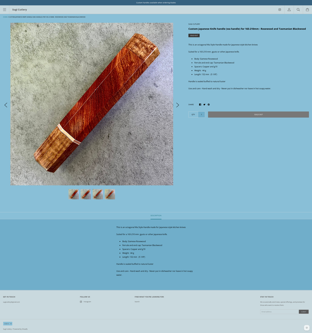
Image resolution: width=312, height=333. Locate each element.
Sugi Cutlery (7, 329)
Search (137, 302)
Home (5, 17)
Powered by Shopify (20, 329)
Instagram (87, 302)
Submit (303, 312)
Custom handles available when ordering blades (156, 2)
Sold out (258, 114)
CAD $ (6, 324)
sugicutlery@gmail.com (11, 302)
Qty (193, 114)
